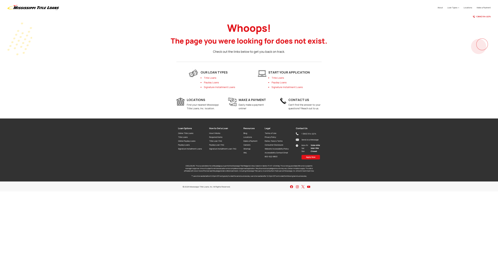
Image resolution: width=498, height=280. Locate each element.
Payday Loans (211, 82)
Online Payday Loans (186, 141)
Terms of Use (270, 133)
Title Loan (215, 141)
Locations (247, 137)
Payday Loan (216, 145)
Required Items (215, 137)
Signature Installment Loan (222, 149)
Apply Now (310, 157)
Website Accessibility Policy (277, 149)
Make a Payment (250, 141)
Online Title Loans (185, 133)
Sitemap (247, 149)
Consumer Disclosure (274, 145)
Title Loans (210, 77)
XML (245, 152)
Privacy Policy (270, 137)
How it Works (214, 133)
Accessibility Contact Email (276, 152)
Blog (245, 133)
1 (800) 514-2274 (483, 16)
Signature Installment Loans (219, 87)
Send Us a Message (310, 139)
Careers (246, 145)
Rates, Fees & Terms (274, 141)
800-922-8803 (271, 156)
